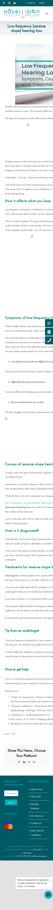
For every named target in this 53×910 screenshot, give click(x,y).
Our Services (37, 815)
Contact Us (36, 823)
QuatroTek (37, 849)
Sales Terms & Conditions (37, 833)
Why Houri (36, 796)
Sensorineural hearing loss (17, 507)
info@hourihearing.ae (39, 856)
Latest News (36, 789)
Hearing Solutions (35, 806)
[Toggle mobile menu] (47, 13)
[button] (49, 323)
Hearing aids (11, 575)
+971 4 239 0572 (23, 856)
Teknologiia (27, 853)
